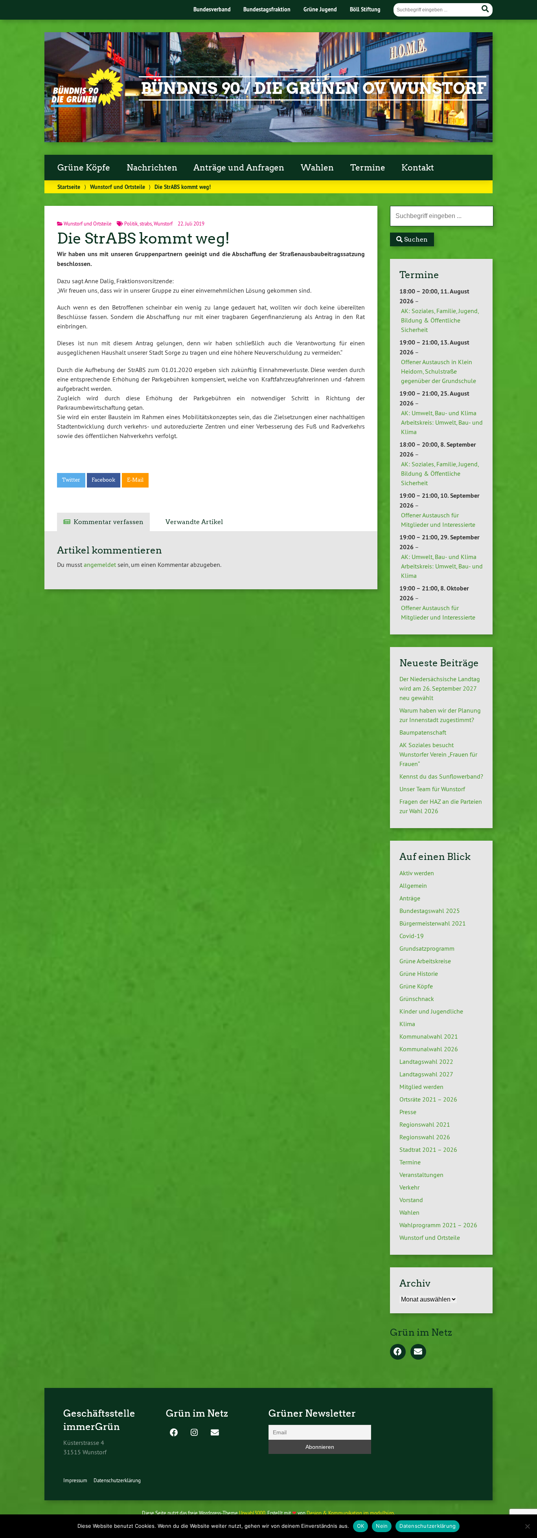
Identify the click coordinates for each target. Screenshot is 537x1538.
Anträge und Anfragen (238, 168)
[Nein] (527, 1526)
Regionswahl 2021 (424, 1124)
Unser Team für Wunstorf (432, 789)
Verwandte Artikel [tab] (194, 522)
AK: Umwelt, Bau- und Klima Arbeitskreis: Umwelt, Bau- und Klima (442, 422)
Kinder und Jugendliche (431, 1011)
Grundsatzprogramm (426, 948)
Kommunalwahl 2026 (428, 1049)
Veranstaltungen (421, 1175)
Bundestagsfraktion (267, 9)
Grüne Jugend (320, 9)
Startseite (68, 187)
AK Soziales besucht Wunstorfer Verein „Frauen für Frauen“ (438, 754)
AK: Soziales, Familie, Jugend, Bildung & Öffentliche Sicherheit (439, 320)
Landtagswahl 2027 (426, 1074)
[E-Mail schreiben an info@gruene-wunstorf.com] (418, 1352)
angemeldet (100, 564)
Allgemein (413, 885)
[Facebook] (398, 1352)
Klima (407, 1024)
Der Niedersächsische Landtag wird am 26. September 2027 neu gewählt (439, 688)
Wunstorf (163, 223)
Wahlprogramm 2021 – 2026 (438, 1225)
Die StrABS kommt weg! (143, 238)
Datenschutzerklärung (117, 1480)
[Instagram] (194, 1433)
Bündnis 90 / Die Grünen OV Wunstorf (313, 88)
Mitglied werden (421, 1087)
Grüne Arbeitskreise (425, 961)
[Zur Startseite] (87, 105)
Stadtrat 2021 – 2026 (428, 1149)
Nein (382, 1526)
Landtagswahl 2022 (426, 1061)
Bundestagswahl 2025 (429, 911)
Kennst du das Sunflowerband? (441, 776)
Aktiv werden (416, 873)
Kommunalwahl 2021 (428, 1036)
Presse (407, 1112)
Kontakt (417, 168)
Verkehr (409, 1187)
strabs (146, 223)
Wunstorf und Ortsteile (117, 187)
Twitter (71, 480)
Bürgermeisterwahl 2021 (432, 923)
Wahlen (317, 168)
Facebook (103, 480)
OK (360, 1526)
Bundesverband (212, 9)
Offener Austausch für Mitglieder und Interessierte (438, 519)
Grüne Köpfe (83, 168)
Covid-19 (411, 936)
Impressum (75, 1480)
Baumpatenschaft (422, 732)
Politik (131, 223)
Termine (367, 168)
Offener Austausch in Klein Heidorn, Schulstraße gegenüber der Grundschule (438, 371)
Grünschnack (416, 999)
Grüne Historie (418, 973)
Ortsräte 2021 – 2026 (428, 1099)
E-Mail (135, 480)
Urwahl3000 (252, 1513)
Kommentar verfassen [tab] (108, 522)
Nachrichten (152, 168)
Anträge (409, 898)
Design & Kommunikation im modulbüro (350, 1513)
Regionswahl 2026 (424, 1137)
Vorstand (411, 1200)
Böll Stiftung (365, 9)
